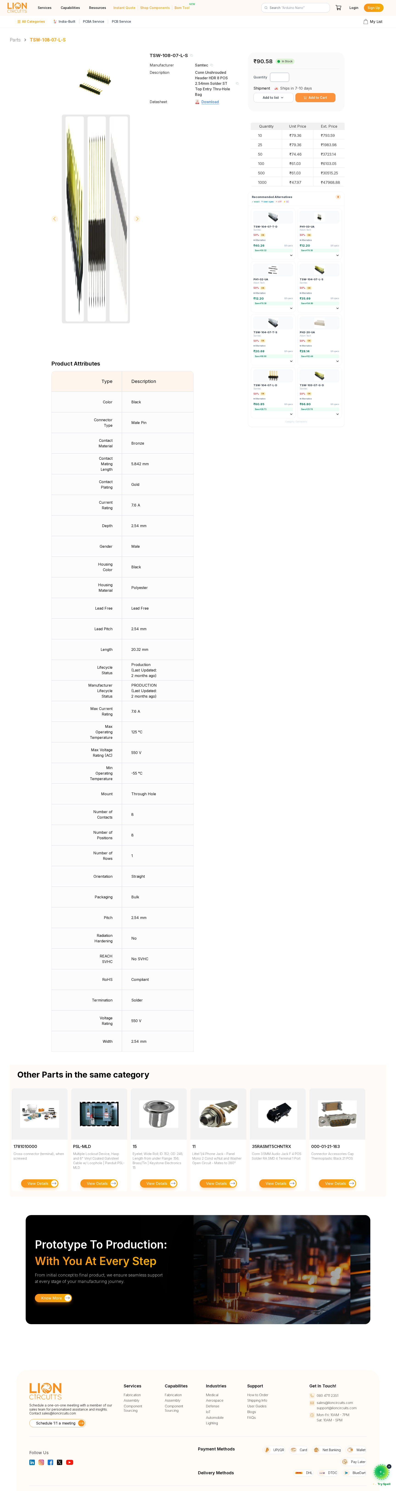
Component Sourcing (133, 1408)
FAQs (251, 1418)
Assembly (131, 1400)
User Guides (257, 1406)
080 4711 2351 (327, 1395)
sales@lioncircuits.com (59, 1413)
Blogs (251, 1412)
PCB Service (121, 21)
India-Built (67, 21)
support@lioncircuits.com (337, 1408)
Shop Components (155, 8)
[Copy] (191, 55)
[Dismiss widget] (389, 1466)
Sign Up (374, 8)
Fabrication (132, 1395)
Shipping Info (257, 1400)
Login (353, 8)
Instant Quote (124, 8)
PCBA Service (93, 21)
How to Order (257, 1395)
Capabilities (70, 8)
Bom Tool (182, 8)
